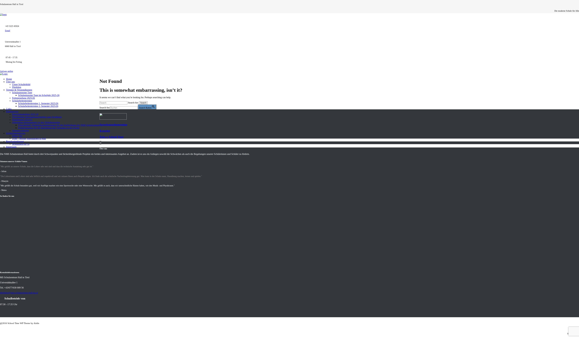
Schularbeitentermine (22, 100)
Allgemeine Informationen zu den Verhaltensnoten (36, 122)
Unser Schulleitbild (21, 84)
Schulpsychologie (20, 130)
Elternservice (12, 111)
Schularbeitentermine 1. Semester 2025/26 (38, 103)
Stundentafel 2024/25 (22, 119)
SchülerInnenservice (15, 133)
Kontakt (105, 130)
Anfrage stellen (6, 71)
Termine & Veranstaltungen (19, 90)
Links (8, 109)
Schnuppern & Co (20, 144)
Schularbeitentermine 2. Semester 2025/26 (38, 106)
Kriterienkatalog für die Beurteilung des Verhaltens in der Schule (48, 128)
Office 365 (17, 136)
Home (9, 79)
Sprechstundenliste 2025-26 (25, 114)
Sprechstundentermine (113, 124)
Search (143, 103)
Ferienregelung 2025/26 (23, 98)
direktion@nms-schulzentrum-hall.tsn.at (19, 292)
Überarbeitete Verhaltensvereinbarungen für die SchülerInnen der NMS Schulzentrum (59, 125)
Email (7, 31)
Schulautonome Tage (22, 92)
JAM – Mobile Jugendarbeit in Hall (29, 138)
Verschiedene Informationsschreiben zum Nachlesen (37, 117)
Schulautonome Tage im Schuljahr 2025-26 (38, 95)
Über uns (10, 81)
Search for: (133, 102)
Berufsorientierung (15, 141)
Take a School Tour (112, 136)
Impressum (11, 147)
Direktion (16, 87)
